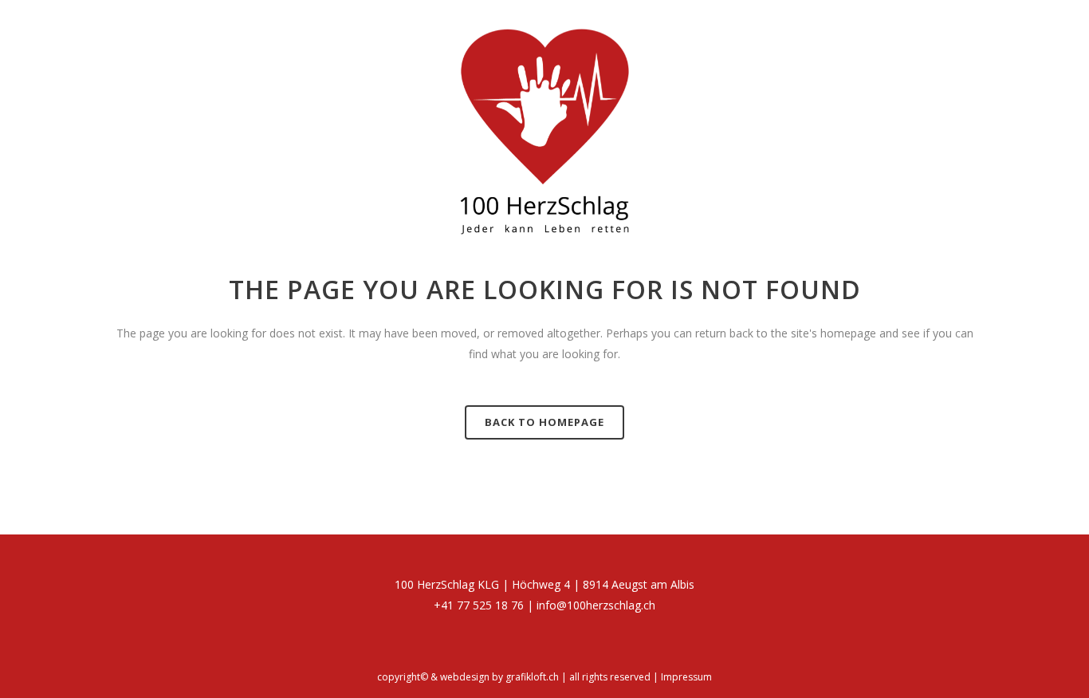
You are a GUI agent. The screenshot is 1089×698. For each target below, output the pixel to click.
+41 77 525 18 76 (479, 605)
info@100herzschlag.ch (596, 605)
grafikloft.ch (532, 677)
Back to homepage (544, 422)
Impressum (686, 677)
